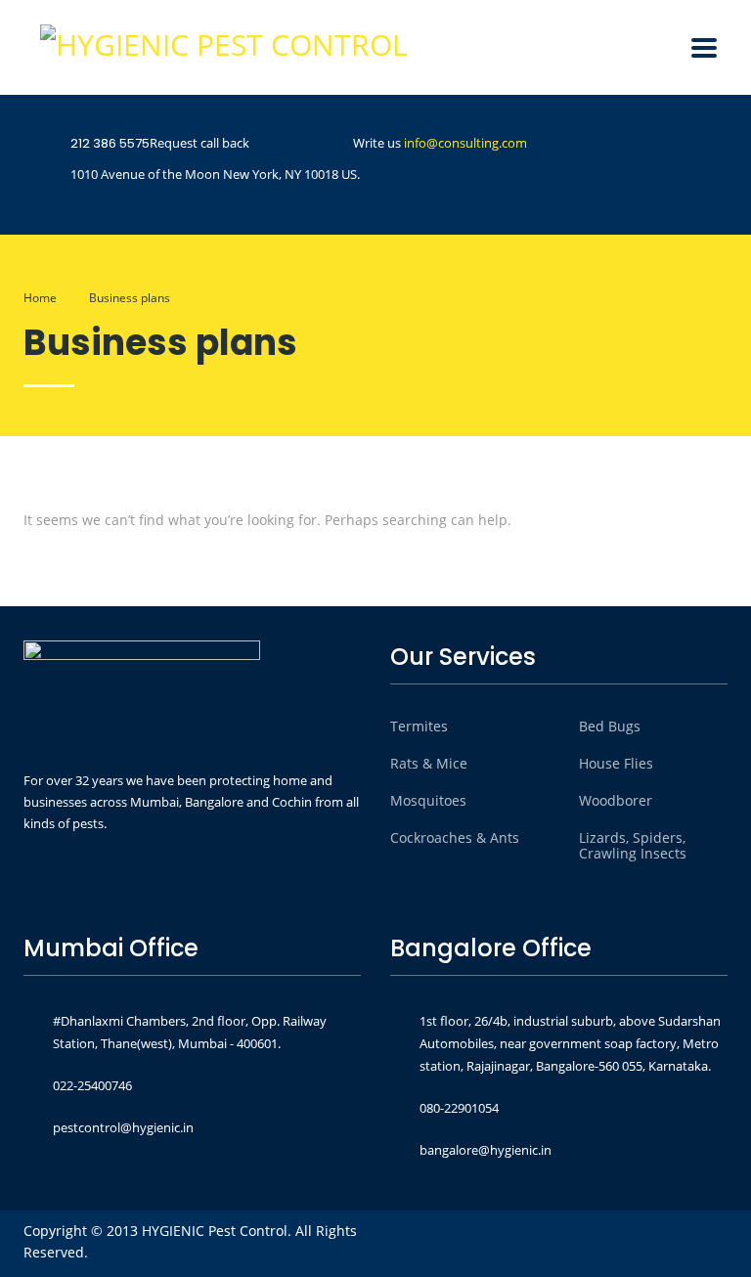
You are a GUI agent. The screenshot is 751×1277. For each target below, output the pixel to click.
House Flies (616, 763)
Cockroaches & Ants (454, 838)
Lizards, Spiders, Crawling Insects (632, 845)
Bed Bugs (610, 726)
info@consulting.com (465, 143)
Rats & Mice (428, 763)
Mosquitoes (428, 801)
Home (40, 297)
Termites (419, 726)
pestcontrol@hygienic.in (123, 1127)
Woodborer (615, 801)
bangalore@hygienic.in (486, 1150)
